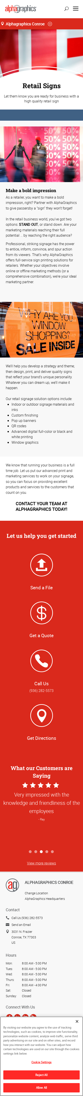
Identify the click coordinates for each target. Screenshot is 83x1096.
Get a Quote (41, 635)
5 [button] (52, 852)
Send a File (41, 587)
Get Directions (41, 738)
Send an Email (21, 925)
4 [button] (47, 852)
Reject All (41, 1075)
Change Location (36, 893)
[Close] (77, 1021)
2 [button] (36, 852)
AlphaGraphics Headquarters (45, 899)
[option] (41, 814)
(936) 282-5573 (41, 690)
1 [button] (30, 852)
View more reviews (41, 863)
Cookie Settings (41, 1062)
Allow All (41, 1088)
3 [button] (41, 852)
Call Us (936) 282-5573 (27, 918)
